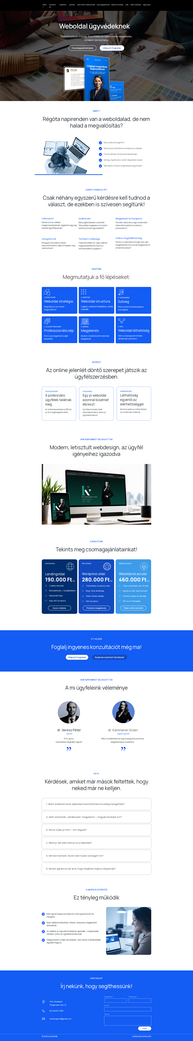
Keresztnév (133, 996)
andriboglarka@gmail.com (60, 1019)
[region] (59, 222)
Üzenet (106, 1014)
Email (106, 1005)
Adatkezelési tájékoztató (141, 1036)
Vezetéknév (108, 996)
